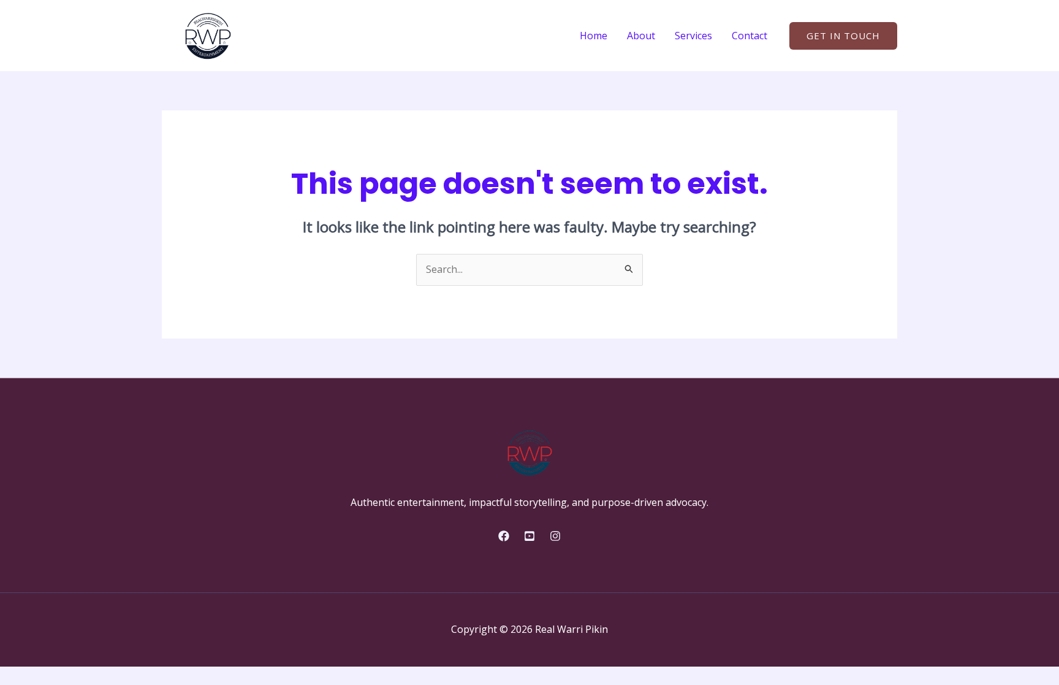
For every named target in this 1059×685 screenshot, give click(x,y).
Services (693, 35)
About (641, 35)
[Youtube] (529, 535)
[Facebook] (503, 535)
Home (593, 35)
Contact (749, 35)
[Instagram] (555, 535)
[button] (843, 36)
